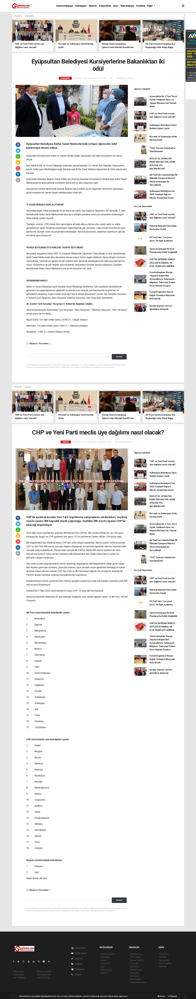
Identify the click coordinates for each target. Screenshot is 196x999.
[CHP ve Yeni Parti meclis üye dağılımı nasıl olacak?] (71, 479)
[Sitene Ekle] (50, 961)
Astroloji (162, 966)
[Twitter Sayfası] (20, 961)
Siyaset (93, 5)
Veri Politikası (19, 978)
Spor (115, 5)
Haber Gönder (43, 978)
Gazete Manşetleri (138, 982)
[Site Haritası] (45, 961)
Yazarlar (78, 958)
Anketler (163, 957)
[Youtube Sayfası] (30, 961)
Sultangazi (81, 5)
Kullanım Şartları (44, 971)
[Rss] (40, 961)
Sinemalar (134, 973)
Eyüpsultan (105, 5)
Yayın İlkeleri (18, 974)
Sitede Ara (164, 954)
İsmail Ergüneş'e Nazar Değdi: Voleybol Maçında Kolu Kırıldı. (162, 295)
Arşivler (78, 964)
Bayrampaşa (127, 5)
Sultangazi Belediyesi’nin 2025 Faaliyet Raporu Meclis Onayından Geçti (162, 194)
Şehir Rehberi (136, 979)
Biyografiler (164, 960)
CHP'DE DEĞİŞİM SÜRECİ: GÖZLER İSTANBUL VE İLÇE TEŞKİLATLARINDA (163, 262)
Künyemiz (79, 969)
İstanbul (140, 5)
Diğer (150, 5)
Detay (162, 996)
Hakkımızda (18, 971)
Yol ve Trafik (135, 957)
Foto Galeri (80, 948)
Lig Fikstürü (135, 966)
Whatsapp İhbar (44, 974)
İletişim (77, 974)
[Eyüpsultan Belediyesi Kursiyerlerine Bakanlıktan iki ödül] (71, 110)
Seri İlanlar (134, 976)
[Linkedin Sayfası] (35, 961)
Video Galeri (81, 953)
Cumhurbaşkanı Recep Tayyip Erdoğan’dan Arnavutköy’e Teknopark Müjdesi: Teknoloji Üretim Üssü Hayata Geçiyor (162, 279)
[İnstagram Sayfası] (25, 961)
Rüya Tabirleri (165, 963)
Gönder (119, 357)
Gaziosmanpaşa (64, 5)
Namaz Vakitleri (137, 960)
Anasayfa (18, 16)
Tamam (173, 996)
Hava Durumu (136, 954)
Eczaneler (134, 963)
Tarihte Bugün (136, 970)
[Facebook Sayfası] (15, 961)
